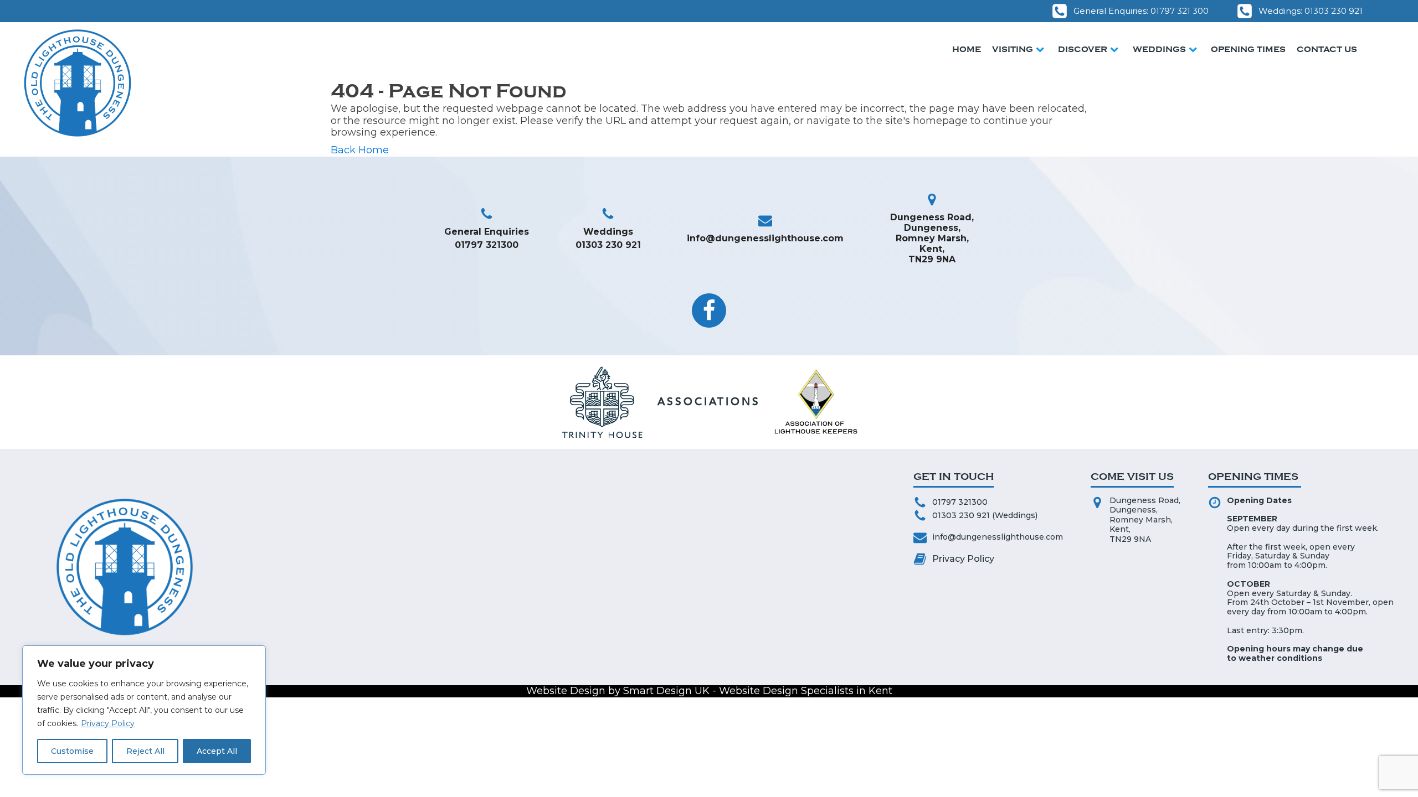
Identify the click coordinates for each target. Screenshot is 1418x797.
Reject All (145, 751)
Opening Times (1248, 49)
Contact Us (1327, 49)
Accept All (217, 751)
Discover (1082, 49)
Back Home (360, 150)
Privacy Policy (108, 723)
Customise (72, 751)
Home (966, 49)
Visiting (1012, 49)
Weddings (1159, 49)
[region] (144, 710)
